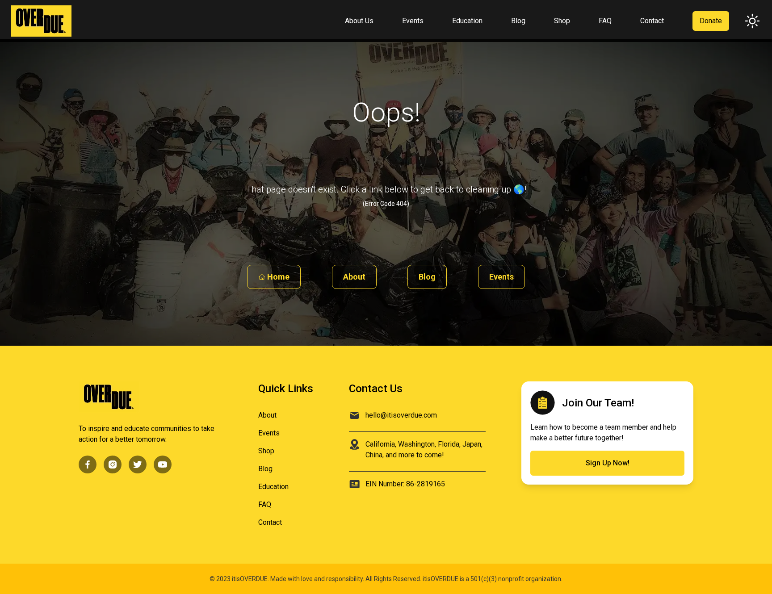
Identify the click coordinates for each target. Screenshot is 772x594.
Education (273, 486)
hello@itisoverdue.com (401, 415)
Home (278, 276)
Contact (270, 522)
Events (501, 276)
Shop (266, 451)
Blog (427, 276)
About (354, 276)
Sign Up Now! (607, 463)
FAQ (264, 504)
